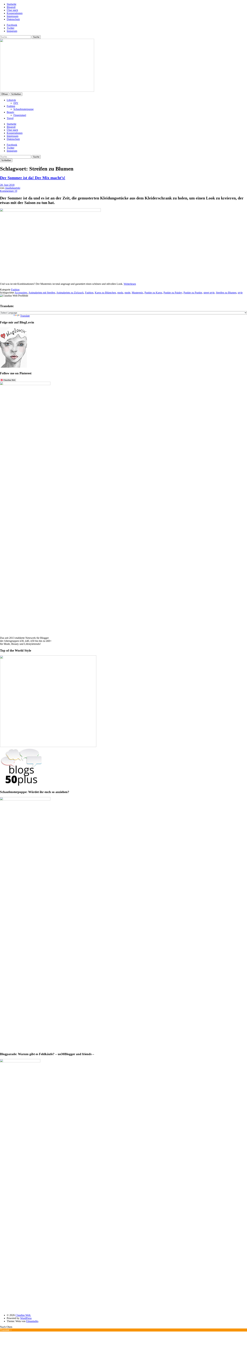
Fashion (11, 106)
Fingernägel (19, 115)
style (240, 292)
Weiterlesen (130, 283)
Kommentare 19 (8, 191)
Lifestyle (11, 100)
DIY (15, 103)
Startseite (11, 4)
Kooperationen (15, 13)
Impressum (12, 16)
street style (209, 292)
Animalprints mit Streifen (41, 292)
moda (120, 292)
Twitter (10, 28)
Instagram (12, 31)
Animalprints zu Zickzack (70, 292)
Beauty (10, 112)
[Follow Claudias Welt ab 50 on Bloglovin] (13, 366)
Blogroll (11, 7)
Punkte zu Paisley (172, 292)
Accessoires (21, 292)
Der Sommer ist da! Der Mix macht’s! (32, 178)
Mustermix (137, 292)
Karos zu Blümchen (105, 292)
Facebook (12, 25)
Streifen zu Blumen (226, 292)
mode (127, 292)
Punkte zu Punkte (192, 292)
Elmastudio (32, 1321)
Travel (10, 118)
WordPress (26, 1318)
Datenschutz (13, 19)
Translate (25, 315)
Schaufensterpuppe (23, 109)
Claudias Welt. (23, 1315)
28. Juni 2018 (7, 184)
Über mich (12, 10)
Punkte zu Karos (153, 292)
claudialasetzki (12, 187)
